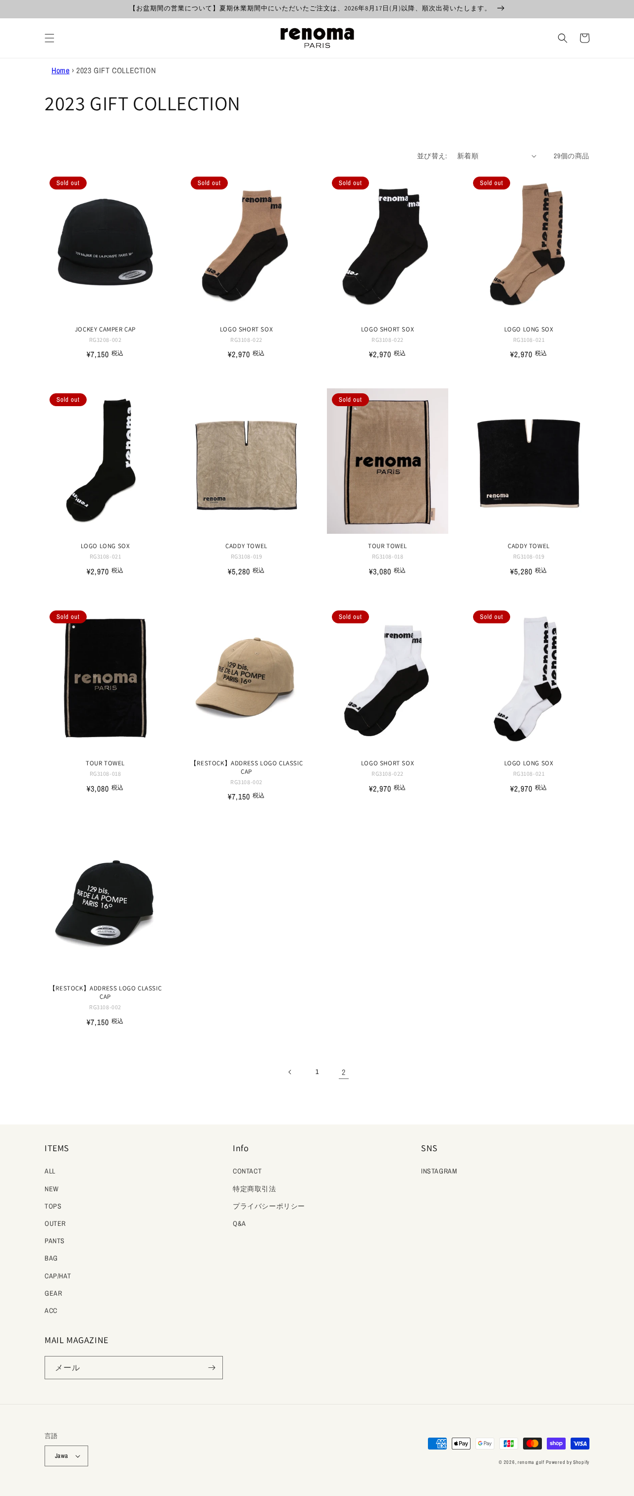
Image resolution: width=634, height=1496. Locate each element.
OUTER (55, 1223)
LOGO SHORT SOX (246, 329)
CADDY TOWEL (246, 546)
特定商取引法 (254, 1188)
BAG (51, 1258)
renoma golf (531, 1462)
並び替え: (432, 155)
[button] (49, 38)
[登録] (211, 1367)
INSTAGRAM (439, 1171)
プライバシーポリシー (269, 1206)
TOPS (53, 1206)
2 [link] (344, 1072)
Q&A (239, 1223)
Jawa (61, 1455)
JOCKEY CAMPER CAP (105, 329)
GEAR (53, 1293)
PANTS (55, 1240)
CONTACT (247, 1171)
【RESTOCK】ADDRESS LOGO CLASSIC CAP (246, 767)
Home (60, 70)
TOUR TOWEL (387, 546)
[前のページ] (290, 1072)
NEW (52, 1188)
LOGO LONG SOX (529, 329)
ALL (50, 1171)
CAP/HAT (58, 1275)
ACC (51, 1310)
